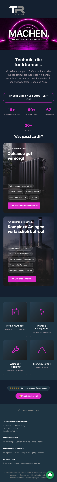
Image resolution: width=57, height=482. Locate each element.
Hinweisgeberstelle (38, 475)
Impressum (14, 475)
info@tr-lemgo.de (10, 431)
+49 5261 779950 (10, 428)
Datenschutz (24, 475)
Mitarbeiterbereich (17, 478)
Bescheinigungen (32, 478)
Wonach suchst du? (30, 410)
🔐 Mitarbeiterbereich (28, 396)
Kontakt (44, 478)
